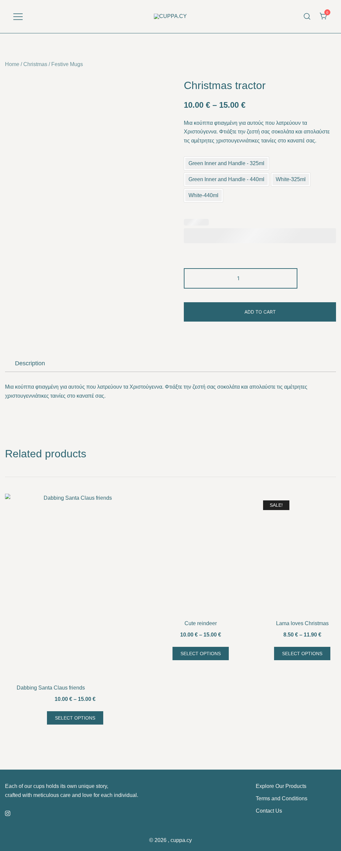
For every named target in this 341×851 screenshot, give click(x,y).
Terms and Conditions (281, 798)
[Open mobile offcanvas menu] (18, 16)
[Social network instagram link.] (7, 812)
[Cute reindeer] (200, 555)
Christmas (35, 64)
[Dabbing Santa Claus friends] (75, 587)
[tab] (30, 363)
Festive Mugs (67, 64)
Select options (75, 718)
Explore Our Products (281, 786)
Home (12, 64)
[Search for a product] (307, 16)
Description (30, 363)
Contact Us (269, 811)
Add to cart (260, 312)
